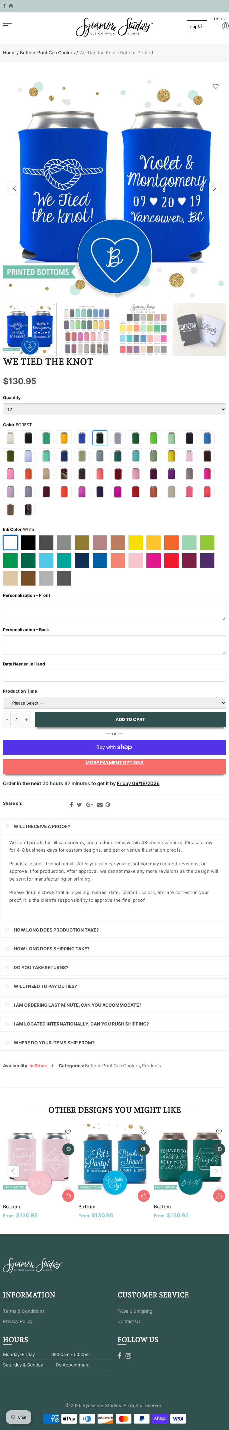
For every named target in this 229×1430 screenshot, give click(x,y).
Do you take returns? (41, 967)
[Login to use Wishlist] (215, 86)
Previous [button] (14, 188)
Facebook (71, 804)
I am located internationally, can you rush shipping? (81, 1024)
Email (100, 804)
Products (151, 1065)
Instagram (128, 1355)
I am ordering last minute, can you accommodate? (77, 1005)
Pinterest (108, 804)
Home (9, 52)
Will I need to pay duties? (45, 986)
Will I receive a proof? (42, 826)
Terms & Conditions (24, 1311)
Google (89, 804)
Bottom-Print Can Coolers (47, 52)
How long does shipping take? (51, 949)
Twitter (79, 804)
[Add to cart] (68, 1196)
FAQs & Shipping (134, 1311)
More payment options (114, 762)
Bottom (11, 1206)
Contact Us (129, 1321)
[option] (114, 188)
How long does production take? (56, 930)
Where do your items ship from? (54, 1043)
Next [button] (214, 188)
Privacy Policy (18, 1321)
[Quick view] (68, 1149)
